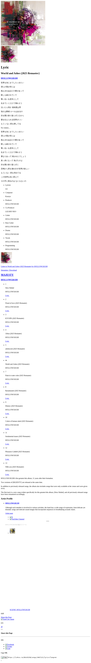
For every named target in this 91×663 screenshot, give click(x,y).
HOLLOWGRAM (9, 78)
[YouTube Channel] (17, 519)
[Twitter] (11, 517)
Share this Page (6, 617)
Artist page (9, 513)
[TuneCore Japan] (7, 619)
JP (2, 627)
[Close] (2, 629)
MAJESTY (7, 274)
